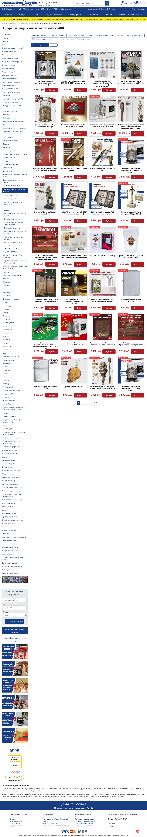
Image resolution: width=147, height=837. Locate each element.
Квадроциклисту (8, 171)
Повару (5, 161)
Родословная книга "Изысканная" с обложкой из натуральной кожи (102, 344)
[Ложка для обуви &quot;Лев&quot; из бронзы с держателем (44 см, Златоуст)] (102, 370)
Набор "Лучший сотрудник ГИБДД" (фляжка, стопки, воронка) (74, 213)
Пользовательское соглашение (85, 819)
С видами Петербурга (53, 14)
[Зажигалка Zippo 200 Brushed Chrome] (45, 370)
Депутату (6, 309)
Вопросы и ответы (16, 826)
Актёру (5, 326)
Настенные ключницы (9, 513)
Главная (4, 24)
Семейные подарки (8, 464)
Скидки (4, 457)
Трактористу (7, 380)
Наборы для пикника (9, 530)
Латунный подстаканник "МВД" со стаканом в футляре (45, 126)
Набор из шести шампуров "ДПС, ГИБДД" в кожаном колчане (45, 169)
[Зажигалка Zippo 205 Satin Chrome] (131, 283)
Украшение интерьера (9, 85)
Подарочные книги (8, 524)
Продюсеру (7, 289)
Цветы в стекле (7, 467)
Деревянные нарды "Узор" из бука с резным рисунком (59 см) (45, 300)
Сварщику (6, 286)
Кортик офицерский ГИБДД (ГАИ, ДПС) (102, 169)
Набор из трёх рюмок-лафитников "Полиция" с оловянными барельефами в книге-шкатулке (102, 84)
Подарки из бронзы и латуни (11, 471)
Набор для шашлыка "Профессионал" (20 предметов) (131, 344)
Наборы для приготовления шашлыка (130, 35)
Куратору (6, 336)
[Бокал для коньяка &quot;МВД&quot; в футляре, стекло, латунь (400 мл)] (131, 65)
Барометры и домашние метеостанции (14, 537)
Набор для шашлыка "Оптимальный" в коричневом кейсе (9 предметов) (45, 257)
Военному (6, 96)
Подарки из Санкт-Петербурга (12, 62)
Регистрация (141, 9)
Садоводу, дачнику (9, 118)
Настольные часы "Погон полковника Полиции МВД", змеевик (74, 301)
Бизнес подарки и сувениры (11, 82)
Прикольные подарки (9, 52)
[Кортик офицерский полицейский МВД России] (74, 152)
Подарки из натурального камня (12, 474)
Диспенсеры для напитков (11, 477)
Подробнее (140, 19)
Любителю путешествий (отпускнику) (15, 154)
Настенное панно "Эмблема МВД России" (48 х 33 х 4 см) (73, 126)
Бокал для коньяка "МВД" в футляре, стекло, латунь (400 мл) (131, 82)
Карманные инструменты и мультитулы (45, 39)
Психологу (6, 333)
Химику (5, 343)
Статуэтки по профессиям (11, 92)
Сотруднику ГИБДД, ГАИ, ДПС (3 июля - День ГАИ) (48, 35)
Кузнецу (5, 302)
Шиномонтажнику (9, 401)
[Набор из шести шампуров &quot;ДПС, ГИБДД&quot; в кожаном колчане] (45, 152)
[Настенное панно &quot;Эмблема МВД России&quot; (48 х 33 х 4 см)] (74, 109)
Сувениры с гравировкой (10, 573)
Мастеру (5, 413)
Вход (133, 9)
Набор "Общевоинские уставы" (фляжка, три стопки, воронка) (102, 300)
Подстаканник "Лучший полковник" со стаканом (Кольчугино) (131, 388)
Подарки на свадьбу (9, 72)
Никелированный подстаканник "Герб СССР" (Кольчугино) (74, 344)
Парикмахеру (7, 329)
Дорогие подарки (8, 68)
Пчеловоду (7, 282)
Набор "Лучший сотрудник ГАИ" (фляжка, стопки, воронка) (102, 213)
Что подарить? (75, 14)
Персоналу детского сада (11, 111)
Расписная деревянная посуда (12, 500)
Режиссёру (6, 319)
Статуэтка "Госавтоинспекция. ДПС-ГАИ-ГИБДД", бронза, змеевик (74, 82)
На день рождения (8, 55)
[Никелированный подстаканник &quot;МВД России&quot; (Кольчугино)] (102, 109)
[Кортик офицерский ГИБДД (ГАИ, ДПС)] (102, 152)
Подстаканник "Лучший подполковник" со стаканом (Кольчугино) (131, 170)
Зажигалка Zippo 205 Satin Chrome (131, 300)
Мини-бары (5, 527)
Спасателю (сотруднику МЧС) (13, 186)
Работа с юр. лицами (49, 817)
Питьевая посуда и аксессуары (12, 491)
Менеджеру (7, 306)
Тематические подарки (9, 79)
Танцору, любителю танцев (12, 275)
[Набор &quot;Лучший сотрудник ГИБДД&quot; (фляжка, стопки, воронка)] (74, 196)
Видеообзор (95, 96)
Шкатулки (5, 510)
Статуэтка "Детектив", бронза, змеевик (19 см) (45, 213)
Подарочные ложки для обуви (12, 520)
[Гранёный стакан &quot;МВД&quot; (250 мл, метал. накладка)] (131, 240)
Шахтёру (6, 279)
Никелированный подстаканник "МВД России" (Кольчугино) (102, 126)
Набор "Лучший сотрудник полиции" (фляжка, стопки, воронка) (45, 83)
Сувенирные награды (9, 540)
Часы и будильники (8, 503)
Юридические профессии (11, 125)
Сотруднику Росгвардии (11, 357)
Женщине (22, 14)
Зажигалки (5, 534)
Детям (35, 14)
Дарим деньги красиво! (10, 563)
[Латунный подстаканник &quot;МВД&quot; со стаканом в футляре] (45, 109)
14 (90, 403)
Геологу (5, 367)
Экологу (5, 425)
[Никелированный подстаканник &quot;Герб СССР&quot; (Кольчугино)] (74, 327)
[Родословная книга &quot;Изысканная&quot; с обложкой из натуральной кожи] (102, 327)
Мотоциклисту (7, 168)
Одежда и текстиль (8, 507)
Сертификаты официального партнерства (56, 826)
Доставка (93, 9)
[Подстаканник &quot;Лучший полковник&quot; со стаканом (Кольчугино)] (131, 371)
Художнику (6, 340)
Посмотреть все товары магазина (14, 630)
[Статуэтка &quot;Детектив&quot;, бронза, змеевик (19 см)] (45, 196)
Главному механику (9, 416)
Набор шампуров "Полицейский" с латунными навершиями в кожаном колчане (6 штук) (131, 126)
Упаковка (78, 817)
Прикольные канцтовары (10, 547)
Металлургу (7, 147)
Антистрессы (6, 544)
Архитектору (7, 370)
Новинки (108, 14)
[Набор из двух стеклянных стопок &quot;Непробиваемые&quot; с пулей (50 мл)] (74, 240)
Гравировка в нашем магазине (130, 14)
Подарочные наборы (9, 481)
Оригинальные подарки (10, 58)
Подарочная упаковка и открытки (13, 566)
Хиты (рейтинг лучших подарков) (13, 48)
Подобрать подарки (15, 621)
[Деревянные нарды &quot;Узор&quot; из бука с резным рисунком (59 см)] (45, 283)
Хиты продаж (92, 14)
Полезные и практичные (10, 450)
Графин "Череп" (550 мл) (74, 387)
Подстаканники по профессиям (13, 438)
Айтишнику (6, 363)
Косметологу (7, 316)
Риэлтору (6, 384)
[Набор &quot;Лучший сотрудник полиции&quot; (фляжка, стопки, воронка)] (45, 65)
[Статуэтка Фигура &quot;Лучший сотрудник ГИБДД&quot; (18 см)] (131, 196)
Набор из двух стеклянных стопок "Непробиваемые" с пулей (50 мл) (74, 257)
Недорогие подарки (9, 65)
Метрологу (6, 397)
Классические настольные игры (12, 487)
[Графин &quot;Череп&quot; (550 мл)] (74, 371)
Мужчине (8, 14)
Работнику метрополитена (12, 390)
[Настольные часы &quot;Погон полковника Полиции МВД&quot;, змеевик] (74, 283)
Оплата (103, 9)
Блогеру (5, 353)
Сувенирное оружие (8, 554)
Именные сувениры (8, 460)
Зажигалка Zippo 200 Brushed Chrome (45, 387)
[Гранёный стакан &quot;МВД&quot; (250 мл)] (102, 240)
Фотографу (6, 115)
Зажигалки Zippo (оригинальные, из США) (101, 35)
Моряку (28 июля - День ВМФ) (13, 99)
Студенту (6, 144)
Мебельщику (7, 292)
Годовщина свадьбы (9, 75)
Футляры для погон (10, 195)
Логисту (5, 313)
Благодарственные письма (51, 823)
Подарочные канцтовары (10, 551)
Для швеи (6, 350)
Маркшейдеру (7, 404)
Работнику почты (8, 323)
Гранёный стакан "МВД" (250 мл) (102, 256)
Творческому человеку (10, 164)
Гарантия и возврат (16, 821)
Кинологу (6, 374)
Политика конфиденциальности (85, 821)
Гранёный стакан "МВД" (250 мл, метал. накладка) (131, 257)
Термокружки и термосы (12, 219)
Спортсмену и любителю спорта (13, 151)
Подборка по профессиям (19, 24)
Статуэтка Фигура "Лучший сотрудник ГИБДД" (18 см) (131, 213)
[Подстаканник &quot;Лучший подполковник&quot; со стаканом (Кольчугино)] (131, 152)
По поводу (5, 570)
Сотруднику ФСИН (9, 394)
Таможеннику (7, 137)
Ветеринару (7, 346)
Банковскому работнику (11, 141)
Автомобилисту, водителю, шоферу (15, 128)
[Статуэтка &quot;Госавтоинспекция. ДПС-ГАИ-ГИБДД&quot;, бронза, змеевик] (74, 65)
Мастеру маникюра (9, 360)
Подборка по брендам (9, 454)
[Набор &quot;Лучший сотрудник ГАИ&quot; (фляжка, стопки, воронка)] (102, 196)
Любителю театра (9, 158)
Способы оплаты (15, 823)
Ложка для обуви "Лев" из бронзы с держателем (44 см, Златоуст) (102, 387)
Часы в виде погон (10, 199)
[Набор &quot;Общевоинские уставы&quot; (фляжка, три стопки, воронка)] (102, 283)
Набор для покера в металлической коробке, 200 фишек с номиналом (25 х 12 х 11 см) (45, 345)
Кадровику (6, 296)
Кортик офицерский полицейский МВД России (74, 169)
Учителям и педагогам (10, 102)
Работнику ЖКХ (8, 387)
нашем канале (14, 641)
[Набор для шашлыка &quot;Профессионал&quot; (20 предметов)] (131, 327)
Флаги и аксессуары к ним (10, 484)
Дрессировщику (8, 377)
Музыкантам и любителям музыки (14, 121)
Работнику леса (8, 429)
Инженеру (6, 272)
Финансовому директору (11, 299)
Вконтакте (111, 826)
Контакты (112, 9)
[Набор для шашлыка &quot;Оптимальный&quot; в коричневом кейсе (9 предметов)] (45, 240)
